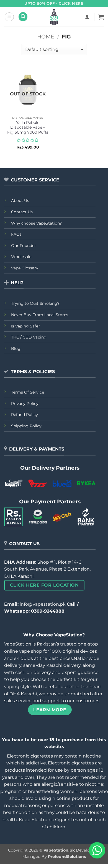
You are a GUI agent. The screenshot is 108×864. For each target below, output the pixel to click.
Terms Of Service (27, 392)
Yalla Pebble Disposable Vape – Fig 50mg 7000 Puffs (27, 127)
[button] (9, 16)
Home (45, 36)
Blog (15, 348)
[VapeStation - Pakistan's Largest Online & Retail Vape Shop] (54, 17)
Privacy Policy (24, 403)
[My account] (87, 17)
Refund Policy (24, 414)
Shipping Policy (26, 425)
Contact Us (22, 211)
